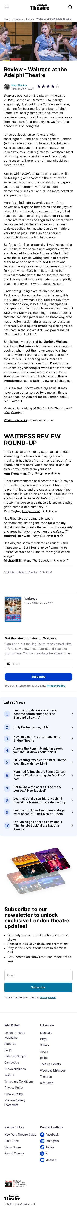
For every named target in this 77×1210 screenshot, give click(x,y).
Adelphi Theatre (53, 408)
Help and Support (15, 1056)
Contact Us (11, 1062)
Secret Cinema (14, 1153)
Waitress (30, 598)
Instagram (52, 1141)
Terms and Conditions (18, 1081)
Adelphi (31, 397)
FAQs (8, 1050)
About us (10, 1044)
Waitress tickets (15, 420)
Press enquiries (15, 1069)
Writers (9, 1075)
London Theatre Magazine (14, 1035)
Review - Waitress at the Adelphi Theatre (48, 19)
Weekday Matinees (53, 1070)
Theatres (46, 1076)
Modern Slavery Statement (14, 1103)
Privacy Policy (56, 685)
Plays (44, 1039)
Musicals (46, 1033)
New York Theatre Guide (20, 1134)
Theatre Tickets (50, 1064)
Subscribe (38, 677)
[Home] (39, 7)
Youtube (51, 1160)
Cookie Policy (13, 1094)
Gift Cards (46, 1083)
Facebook (52, 1134)
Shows (44, 1045)
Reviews (18, 19)
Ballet (44, 1058)
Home (7, 19)
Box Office (11, 1141)
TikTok (50, 1147)
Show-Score (12, 1147)
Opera (44, 1051)
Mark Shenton (19, 85)
